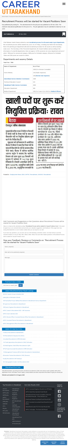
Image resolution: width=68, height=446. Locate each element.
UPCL (4, 406)
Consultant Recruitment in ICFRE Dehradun (14, 339)
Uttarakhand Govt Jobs (12, 367)
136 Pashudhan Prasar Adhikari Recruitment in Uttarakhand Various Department (24, 300)
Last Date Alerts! (53, 442)
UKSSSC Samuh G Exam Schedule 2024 (13, 294)
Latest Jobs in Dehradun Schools (11, 297)
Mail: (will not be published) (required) (15, 252)
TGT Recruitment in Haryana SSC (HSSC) (13, 336)
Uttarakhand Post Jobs (17, 418)
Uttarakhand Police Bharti (15, 414)
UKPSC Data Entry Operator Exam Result (36, 392)
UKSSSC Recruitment (44, 174)
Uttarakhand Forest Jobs (15, 410)
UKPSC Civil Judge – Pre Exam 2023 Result (36, 409)
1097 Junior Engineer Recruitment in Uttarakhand (16, 307)
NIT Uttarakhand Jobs (16, 401)
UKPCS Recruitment (6, 398)
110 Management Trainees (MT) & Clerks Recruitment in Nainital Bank (21, 352)
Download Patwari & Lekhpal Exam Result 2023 (38, 399)
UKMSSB (5, 404)
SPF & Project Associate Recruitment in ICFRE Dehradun (17, 349)
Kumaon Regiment (14, 397)
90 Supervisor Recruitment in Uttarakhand (14, 304)
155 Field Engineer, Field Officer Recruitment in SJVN (16, 345)
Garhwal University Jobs (16, 406)
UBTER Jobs (6, 395)
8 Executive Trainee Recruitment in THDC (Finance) (16, 355)
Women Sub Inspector (42, 75)
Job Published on (9, 34)
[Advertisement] (34, 198)
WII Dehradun (6, 413)
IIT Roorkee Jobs (16, 423)
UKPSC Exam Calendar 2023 (10, 314)
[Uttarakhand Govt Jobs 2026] (21, 7)
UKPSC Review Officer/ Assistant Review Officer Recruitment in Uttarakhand (23, 317)
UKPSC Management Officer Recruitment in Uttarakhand (18, 323)
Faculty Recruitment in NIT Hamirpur (12, 358)
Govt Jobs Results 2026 (32, 385)
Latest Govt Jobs (45, 442)
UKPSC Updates (62, 442)
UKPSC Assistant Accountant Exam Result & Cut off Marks (39, 403)
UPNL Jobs (5, 401)
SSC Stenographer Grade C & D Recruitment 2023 (16, 362)
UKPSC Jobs (6, 393)
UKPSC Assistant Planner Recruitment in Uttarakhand (17, 320)
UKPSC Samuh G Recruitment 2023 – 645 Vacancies (16, 310)
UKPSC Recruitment (31, 174)
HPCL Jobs (5, 410)
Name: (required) (9, 246)
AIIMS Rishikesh (16, 421)
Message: (7, 257)
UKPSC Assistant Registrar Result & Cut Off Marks (39, 389)
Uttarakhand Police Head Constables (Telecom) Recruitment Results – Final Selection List (38, 395)
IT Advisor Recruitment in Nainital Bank (13, 332)
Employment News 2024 (17, 174)
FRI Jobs (5, 408)
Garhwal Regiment (14, 393)
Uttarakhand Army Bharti (15, 389)
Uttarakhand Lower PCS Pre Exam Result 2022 (38, 406)
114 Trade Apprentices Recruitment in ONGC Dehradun (17, 342)
